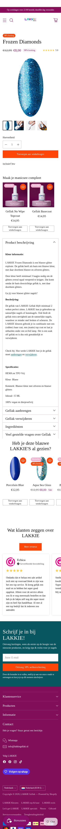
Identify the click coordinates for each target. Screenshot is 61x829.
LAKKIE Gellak (28, 794)
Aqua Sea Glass (42, 485)
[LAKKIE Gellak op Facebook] (4, 762)
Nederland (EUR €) (33, 788)
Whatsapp (12, 740)
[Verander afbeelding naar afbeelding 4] (42, 125)
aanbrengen (16, 354)
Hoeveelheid (9, 137)
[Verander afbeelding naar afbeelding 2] (19, 125)
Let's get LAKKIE (11, 808)
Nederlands (8, 788)
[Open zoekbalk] (11, 20)
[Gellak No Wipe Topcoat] (15, 194)
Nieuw (43, 808)
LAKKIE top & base (30, 803)
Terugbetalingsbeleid (34, 814)
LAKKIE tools (48, 803)
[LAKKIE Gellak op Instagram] (15, 762)
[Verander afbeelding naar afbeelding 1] (7, 125)
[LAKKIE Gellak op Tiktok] (21, 762)
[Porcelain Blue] (15, 468)
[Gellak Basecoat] (41, 194)
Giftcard (52, 808)
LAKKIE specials (29, 808)
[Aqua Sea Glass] (41, 468)
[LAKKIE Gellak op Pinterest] (10, 762)
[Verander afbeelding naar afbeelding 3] (30, 125)
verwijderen (31, 354)
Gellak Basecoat (42, 211)
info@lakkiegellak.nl (18, 746)
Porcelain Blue (15, 485)
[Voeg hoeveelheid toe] (18, 144)
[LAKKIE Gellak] (30, 20)
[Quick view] (23, 187)
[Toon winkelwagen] (55, 20)
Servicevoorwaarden (12, 814)
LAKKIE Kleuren (10, 803)
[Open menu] (4, 20)
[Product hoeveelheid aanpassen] (6, 144)
